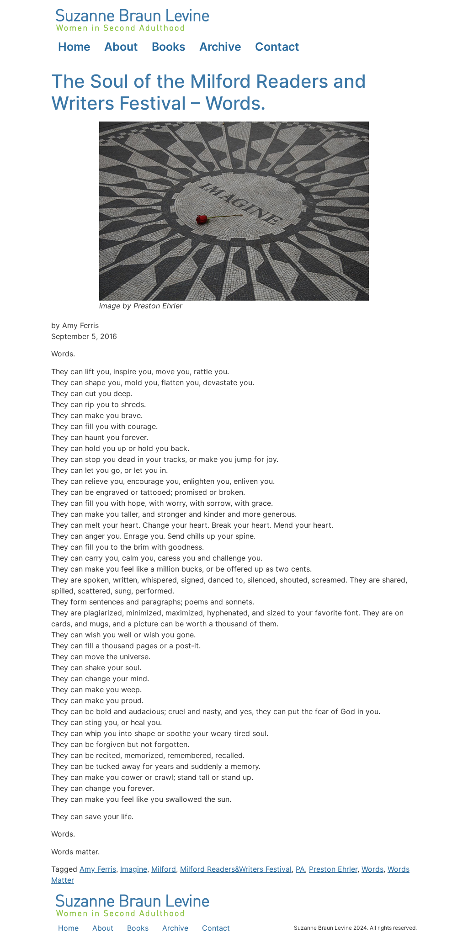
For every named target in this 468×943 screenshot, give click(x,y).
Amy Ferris (98, 869)
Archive (220, 46)
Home (74, 46)
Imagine (133, 869)
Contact (277, 46)
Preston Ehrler (333, 869)
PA (300, 869)
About (121, 46)
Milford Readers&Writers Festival (236, 869)
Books (169, 46)
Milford (163, 869)
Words (372, 869)
